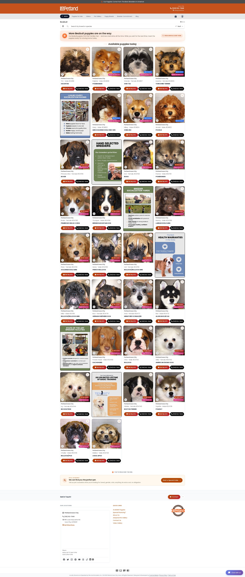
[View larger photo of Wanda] (150, 49)
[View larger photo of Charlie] (87, 421)
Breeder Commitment (124, 16)
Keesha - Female (165, 81)
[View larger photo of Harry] (119, 95)
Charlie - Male (69, 453)
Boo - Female (100, 314)
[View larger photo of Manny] (182, 188)
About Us (116, 515)
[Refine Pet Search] (63, 26)
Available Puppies (119, 510)
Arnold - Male (164, 127)
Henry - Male (100, 267)
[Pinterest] (75, 559)
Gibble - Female (133, 406)
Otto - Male (131, 360)
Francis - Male (163, 174)
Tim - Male (67, 81)
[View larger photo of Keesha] (182, 49)
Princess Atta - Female (72, 174)
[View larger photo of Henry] (119, 235)
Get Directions (69, 525)
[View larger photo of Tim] (87, 49)
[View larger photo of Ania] (150, 282)
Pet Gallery (97, 16)
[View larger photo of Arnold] (182, 95)
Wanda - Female (133, 81)
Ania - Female (132, 314)
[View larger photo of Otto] (150, 328)
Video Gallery (117, 523)
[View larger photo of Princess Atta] (87, 142)
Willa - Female (164, 360)
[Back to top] (183, 497)
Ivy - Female (68, 406)
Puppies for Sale (77, 16)
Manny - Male (164, 220)
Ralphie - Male (101, 81)
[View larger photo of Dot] (150, 142)
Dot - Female (132, 174)
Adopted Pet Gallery (120, 518)
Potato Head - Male (103, 360)
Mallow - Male (101, 453)
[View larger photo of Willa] (182, 328)
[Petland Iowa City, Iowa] (69, 8)
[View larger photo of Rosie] (87, 188)
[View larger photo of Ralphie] (119, 49)
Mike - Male (68, 314)
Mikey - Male (131, 127)
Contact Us (117, 520)
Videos (88, 16)
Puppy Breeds (109, 16)
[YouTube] (79, 559)
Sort (179, 26)
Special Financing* (119, 512)
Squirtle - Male (164, 406)
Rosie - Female (69, 220)
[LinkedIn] (90, 559)
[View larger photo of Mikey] (150, 95)
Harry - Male (100, 127)
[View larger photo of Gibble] (150, 374)
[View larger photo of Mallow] (119, 421)
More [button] (183, 22)
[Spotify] (93, 559)
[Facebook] (64, 559)
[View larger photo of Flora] (87, 235)
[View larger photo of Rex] (182, 282)
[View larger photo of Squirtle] (182, 374)
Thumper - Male (101, 220)
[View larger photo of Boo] (119, 282)
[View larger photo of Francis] (182, 142)
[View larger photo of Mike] (87, 282)
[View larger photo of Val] (150, 235)
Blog (137, 16)
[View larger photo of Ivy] (87, 374)
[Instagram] (71, 559)
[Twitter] (67, 559)
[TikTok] (87, 559)
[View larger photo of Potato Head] (119, 328)
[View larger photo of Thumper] (119, 188)
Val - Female (131, 267)
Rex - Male (162, 314)
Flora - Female (69, 267)
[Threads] (83, 559)
